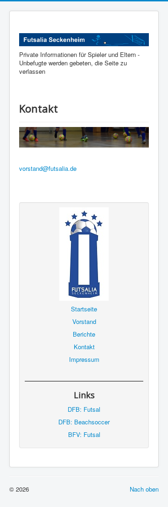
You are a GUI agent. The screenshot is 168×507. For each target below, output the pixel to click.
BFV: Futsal (84, 434)
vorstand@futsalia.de (48, 168)
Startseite (84, 308)
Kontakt (84, 346)
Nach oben (144, 489)
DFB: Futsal (84, 409)
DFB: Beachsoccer (84, 421)
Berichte (84, 334)
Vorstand (84, 321)
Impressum (84, 359)
